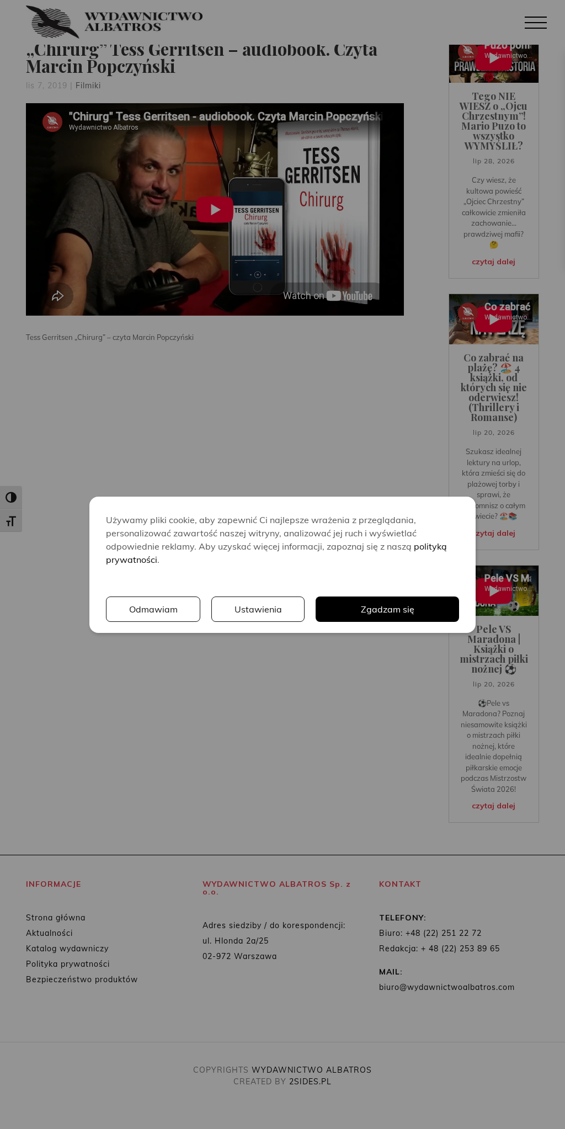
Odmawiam (153, 609)
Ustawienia (258, 609)
